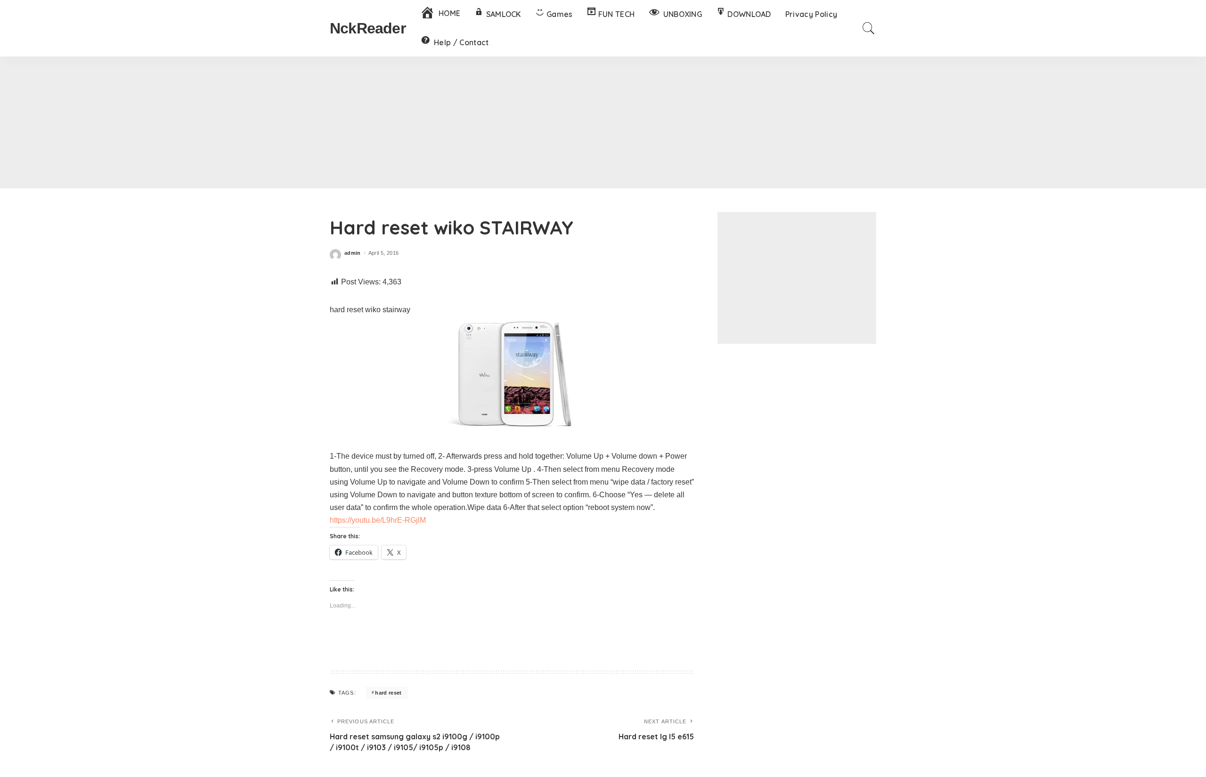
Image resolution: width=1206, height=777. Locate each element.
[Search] (868, 28)
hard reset (388, 693)
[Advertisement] (603, 122)
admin (352, 253)
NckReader (368, 28)
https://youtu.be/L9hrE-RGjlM (378, 520)
